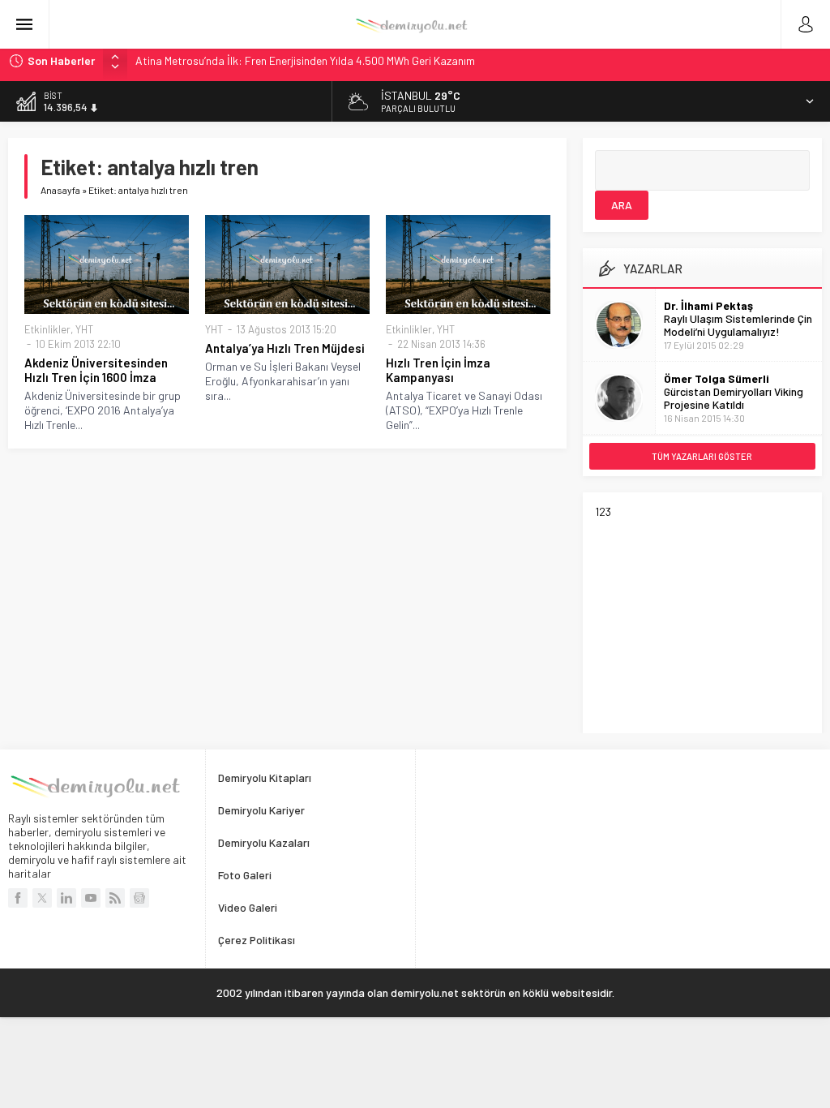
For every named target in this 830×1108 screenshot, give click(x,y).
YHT (84, 329)
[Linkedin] (66, 898)
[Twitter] (42, 898)
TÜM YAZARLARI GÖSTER (702, 456)
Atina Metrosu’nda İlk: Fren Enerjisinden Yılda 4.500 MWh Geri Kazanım (305, 60)
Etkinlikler (47, 329)
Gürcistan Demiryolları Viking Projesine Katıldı (733, 397)
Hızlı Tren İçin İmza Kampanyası (438, 369)
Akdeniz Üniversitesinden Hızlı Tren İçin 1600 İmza (96, 369)
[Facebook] (18, 898)
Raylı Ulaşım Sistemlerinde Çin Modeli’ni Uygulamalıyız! (738, 324)
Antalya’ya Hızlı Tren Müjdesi (285, 348)
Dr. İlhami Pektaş (708, 305)
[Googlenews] (139, 898)
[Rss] (115, 898)
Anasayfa (60, 189)
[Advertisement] (712, 619)
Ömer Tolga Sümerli (716, 378)
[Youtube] (91, 898)
